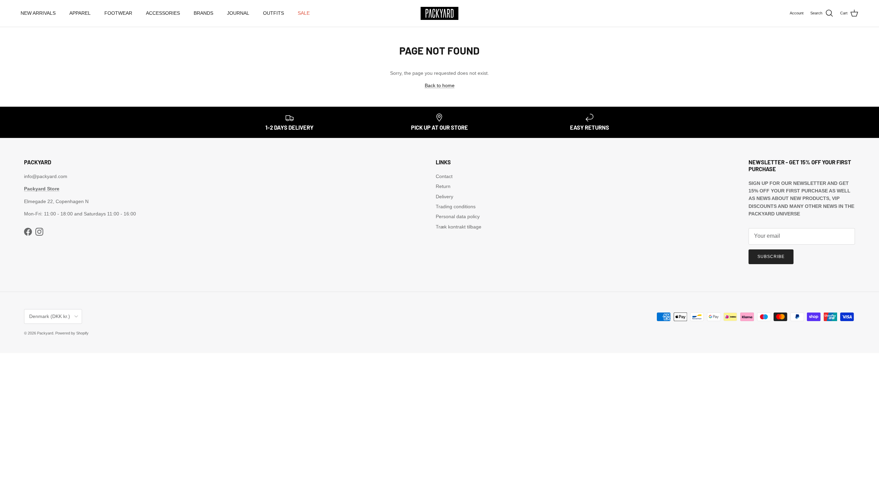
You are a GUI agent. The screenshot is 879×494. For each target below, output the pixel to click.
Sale (304, 13)
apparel (80, 13)
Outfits (273, 13)
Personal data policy (458, 216)
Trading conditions (456, 206)
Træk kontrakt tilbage (458, 227)
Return (443, 186)
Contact (444, 176)
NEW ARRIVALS (38, 13)
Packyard (45, 333)
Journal (238, 13)
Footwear (118, 13)
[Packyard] (439, 13)
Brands (203, 13)
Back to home (440, 85)
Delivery (444, 196)
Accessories (163, 13)
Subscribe (771, 256)
